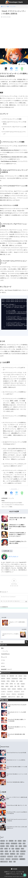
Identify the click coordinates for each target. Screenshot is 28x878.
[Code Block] (13, 601)
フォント (8, 694)
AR (3, 502)
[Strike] (6, 601)
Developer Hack (16, 2)
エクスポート (10, 691)
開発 (11, 506)
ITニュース (4, 657)
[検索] (26, 642)
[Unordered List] (10, 601)
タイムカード (17, 691)
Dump (20, 678)
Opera (2, 686)
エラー (3, 663)
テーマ (22, 691)
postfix (11, 686)
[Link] (15, 601)
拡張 (20, 502)
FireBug (13, 681)
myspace (23, 683)
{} (16, 601)
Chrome (20, 675)
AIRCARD (12, 675)
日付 (22, 696)
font (17, 681)
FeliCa (8, 681)
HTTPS (11, 683)
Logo (18, 683)
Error (25, 678)
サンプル (4, 504)
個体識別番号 (3, 696)
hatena (2, 683)
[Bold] (1, 601)
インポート (3, 691)
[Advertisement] (14, 33)
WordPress (20, 688)
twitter (9, 688)
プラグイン (14, 694)
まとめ (3, 666)
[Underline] (5, 601)
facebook (3, 681)
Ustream (14, 688)
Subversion (3, 688)
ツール (3, 660)
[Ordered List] (8, 601)
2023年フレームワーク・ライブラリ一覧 (14, 871)
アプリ (13, 504)
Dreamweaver (15, 678)
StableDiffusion (5, 654)
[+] (18, 601)
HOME (14, 869)
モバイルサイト (21, 694)
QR (15, 686)
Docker (17, 504)
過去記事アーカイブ (6, 669)
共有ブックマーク (11, 696)
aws (22, 504)
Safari (22, 686)
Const (25, 675)
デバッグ (3, 694)
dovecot (8, 678)
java (9, 504)
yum (25, 688)
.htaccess (3, 675)
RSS (19, 686)
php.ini (7, 686)
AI (5, 502)
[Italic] (3, 601)
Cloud (16, 502)
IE (8, 502)
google (11, 502)
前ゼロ (18, 696)
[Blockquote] (12, 601)
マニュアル (11, 498)
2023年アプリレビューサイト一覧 (14, 873)
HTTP (7, 683)
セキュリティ (5, 506)
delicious (3, 678)
